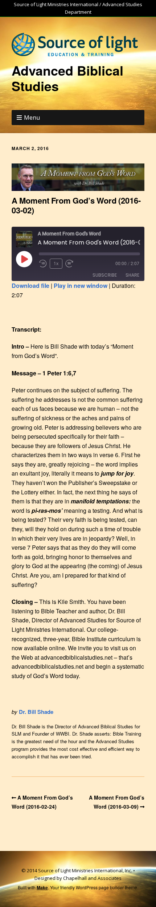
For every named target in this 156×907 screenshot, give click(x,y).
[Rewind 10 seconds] (43, 264)
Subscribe (105, 275)
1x (56, 263)
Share (132, 275)
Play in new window (80, 285)
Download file (30, 285)
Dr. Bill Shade (36, 712)
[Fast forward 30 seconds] (71, 264)
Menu (32, 118)
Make (42, 887)
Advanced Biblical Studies (67, 78)
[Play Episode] (24, 259)
